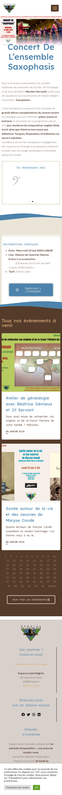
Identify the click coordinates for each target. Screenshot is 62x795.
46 (27, 577)
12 (14, 560)
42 (54, 573)
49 (47, 577)
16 (41, 560)
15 (34, 560)
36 (14, 573)
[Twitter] (28, 715)
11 (7, 560)
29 (20, 568)
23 (34, 564)
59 (8, 585)
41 (47, 573)
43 (7, 577)
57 (47, 581)
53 (20, 581)
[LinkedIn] (39, 715)
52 (14, 581)
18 (54, 560)
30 (27, 568)
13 (20, 560)
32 (41, 568)
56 (41, 581)
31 (34, 568)
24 (41, 564)
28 (14, 568)
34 (54, 568)
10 (54, 556)
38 (27, 573)
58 (54, 581)
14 (27, 560)
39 (34, 573)
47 (34, 577)
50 (54, 577)
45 (20, 577)
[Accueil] (20, 37)
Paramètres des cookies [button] (17, 787)
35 (7, 573)
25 (47, 564)
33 (47, 568)
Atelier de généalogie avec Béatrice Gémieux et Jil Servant (29, 404)
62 (29, 585)
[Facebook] (23, 715)
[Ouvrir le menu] (55, 8)
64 (42, 585)
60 (15, 585)
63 (36, 585)
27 (7, 568)
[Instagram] (34, 715)
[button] (29, 201)
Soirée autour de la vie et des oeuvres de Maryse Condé (29, 514)
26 (54, 564)
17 (47, 560)
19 (7, 564)
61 (22, 585)
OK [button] (36, 787)
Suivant (52, 585)
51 (7, 581)
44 (14, 577)
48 (41, 577)
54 (27, 581)
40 (41, 573)
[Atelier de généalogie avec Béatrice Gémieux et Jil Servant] (31, 362)
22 (27, 564)
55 (34, 581)
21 (20, 564)
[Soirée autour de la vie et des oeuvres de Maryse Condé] (31, 473)
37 (20, 573)
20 (14, 564)
